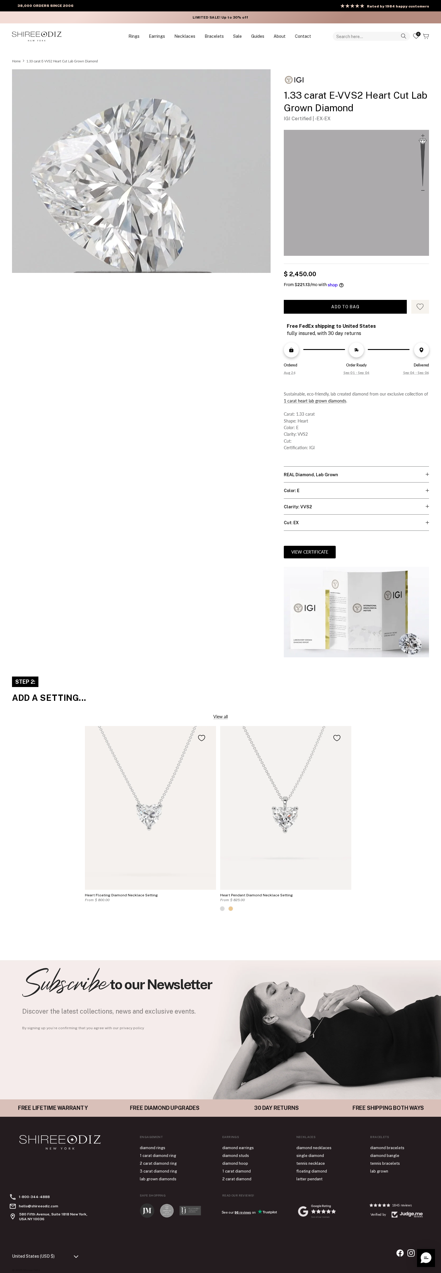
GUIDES (257, 36)
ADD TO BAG (345, 306)
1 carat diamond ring (158, 1155)
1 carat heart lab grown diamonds (315, 400)
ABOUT (280, 36)
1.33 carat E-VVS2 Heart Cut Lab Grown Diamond (62, 61)
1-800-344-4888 (34, 1197)
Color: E (291, 490)
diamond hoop (235, 1163)
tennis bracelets (385, 1163)
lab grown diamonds (158, 1179)
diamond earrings (238, 1148)
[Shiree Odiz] (37, 36)
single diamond (310, 1155)
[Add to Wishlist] (201, 738)
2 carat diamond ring (158, 1163)
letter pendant (309, 1179)
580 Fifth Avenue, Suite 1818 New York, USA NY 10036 (53, 1216)
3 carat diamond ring (158, 1171)
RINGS (134, 36)
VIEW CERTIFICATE (309, 551)
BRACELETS (214, 36)
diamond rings (152, 1148)
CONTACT (303, 36)
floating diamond (311, 1171)
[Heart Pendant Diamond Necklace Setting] (285, 808)
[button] (426, 1258)
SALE (237, 36)
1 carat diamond (236, 1171)
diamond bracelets (387, 1148)
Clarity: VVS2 (298, 506)
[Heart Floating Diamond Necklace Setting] (150, 808)
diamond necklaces (314, 1148)
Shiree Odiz (31, 1270)
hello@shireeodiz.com (38, 1206)
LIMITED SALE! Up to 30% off (220, 17)
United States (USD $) (33, 1256)
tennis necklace (310, 1163)
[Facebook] (400, 1253)
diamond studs (235, 1155)
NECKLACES (184, 36)
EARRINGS (157, 36)
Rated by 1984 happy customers (398, 6)
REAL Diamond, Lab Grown (311, 474)
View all (220, 716)
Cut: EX (291, 522)
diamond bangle (384, 1155)
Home (16, 61)
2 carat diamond (236, 1179)
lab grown (379, 1171)
